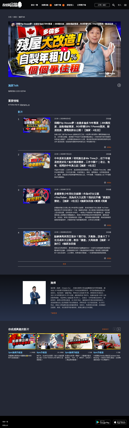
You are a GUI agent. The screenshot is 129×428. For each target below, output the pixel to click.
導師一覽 (5, 422)
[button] (113, 5)
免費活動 (45, 5)
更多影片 (105, 329)
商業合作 (5, 425)
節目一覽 (34, 5)
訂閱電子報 (81, 5)
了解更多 (54, 313)
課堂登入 (70, 5)
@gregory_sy (25, 105)
